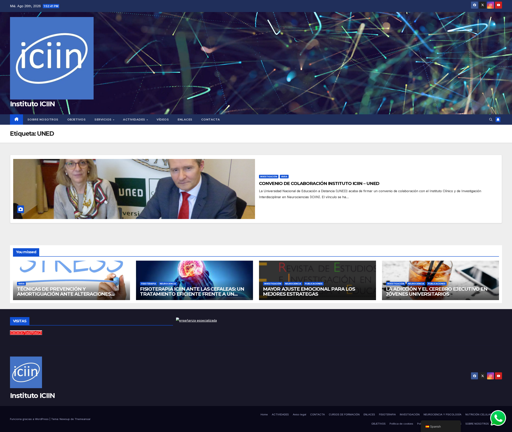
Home (264, 414)
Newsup (65, 419)
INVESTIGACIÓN (268, 176)
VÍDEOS (163, 119)
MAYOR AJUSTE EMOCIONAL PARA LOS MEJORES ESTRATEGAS (309, 291)
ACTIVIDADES (134, 119)
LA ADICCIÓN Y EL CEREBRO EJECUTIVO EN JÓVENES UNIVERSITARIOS (436, 291)
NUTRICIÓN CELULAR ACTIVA (483, 414)
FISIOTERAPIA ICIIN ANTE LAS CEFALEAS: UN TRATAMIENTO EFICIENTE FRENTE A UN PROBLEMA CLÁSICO (192, 294)
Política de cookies (401, 423)
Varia (284, 176)
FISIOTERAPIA (148, 283)
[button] (490, 120)
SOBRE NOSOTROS (42, 119)
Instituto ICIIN (32, 104)
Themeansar (83, 419)
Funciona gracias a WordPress (29, 419)
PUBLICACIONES (313, 283)
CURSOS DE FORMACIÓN (344, 414)
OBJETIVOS (76, 119)
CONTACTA (210, 119)
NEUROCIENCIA (168, 283)
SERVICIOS (103, 119)
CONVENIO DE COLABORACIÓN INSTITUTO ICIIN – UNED (319, 183)
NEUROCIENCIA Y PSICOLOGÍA (442, 414)
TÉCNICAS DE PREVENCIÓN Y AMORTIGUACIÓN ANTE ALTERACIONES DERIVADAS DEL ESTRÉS (64, 294)
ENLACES (185, 119)
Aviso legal (299, 414)
